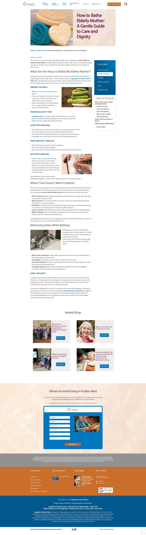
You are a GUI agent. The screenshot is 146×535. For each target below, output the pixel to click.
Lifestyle (101, 78)
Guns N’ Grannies (64, 476)
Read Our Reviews (36, 485)
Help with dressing (102, 117)
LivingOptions (55, 4)
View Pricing (34, 488)
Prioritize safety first (103, 109)
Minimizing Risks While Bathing (104, 123)
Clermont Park (72, 507)
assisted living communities (73, 291)
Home (32, 50)
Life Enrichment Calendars (38, 491)
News (99, 86)
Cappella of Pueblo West (42, 512)
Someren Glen (89, 509)
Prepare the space (102, 106)
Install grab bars (37, 116)
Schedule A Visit (35, 483)
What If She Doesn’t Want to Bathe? (104, 120)
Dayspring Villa (84, 507)
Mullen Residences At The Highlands (56, 509)
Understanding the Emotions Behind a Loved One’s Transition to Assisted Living (87, 478)
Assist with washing (103, 111)
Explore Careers (35, 480)
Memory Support (103, 82)
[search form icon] (125, 5)
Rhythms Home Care (76, 509)
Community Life (103, 70)
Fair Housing (54, 529)
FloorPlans (64, 4)
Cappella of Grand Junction (57, 507)
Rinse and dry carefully (103, 114)
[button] (114, 4)
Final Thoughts (101, 127)
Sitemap (59, 529)
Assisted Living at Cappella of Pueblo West (87, 484)
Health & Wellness (104, 74)
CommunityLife (74, 4)
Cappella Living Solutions (79, 500)
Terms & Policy (33, 529)
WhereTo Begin (46, 4)
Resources (95, 4)
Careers (86, 4)
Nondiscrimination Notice (44, 529)
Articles (38, 50)
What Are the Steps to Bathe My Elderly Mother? (104, 103)
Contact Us (34, 477)
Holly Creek (94, 507)
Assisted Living (103, 90)
